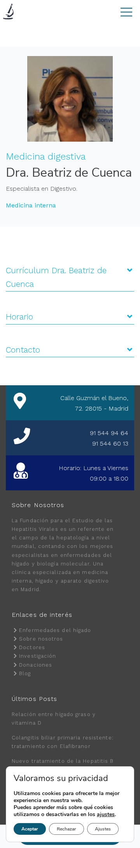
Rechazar (66, 829)
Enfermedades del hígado (55, 630)
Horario (19, 316)
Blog (25, 673)
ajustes (106, 814)
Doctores (32, 647)
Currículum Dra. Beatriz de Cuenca (56, 277)
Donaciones (35, 665)
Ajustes (103, 829)
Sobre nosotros (41, 639)
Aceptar (29, 829)
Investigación (37, 656)
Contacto (23, 350)
